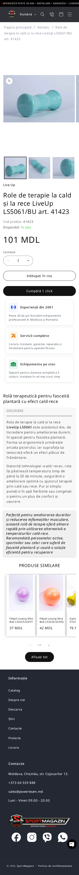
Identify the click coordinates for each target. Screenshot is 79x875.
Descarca (15, 709)
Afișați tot (39, 657)
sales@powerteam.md (25, 791)
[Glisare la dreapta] (49, 645)
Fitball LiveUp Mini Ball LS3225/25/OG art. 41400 (52, 620)
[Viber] (47, 838)
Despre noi (16, 700)
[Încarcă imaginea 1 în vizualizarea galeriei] (15, 168)
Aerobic (43, 27)
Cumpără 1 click (39, 291)
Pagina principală (17, 27)
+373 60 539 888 (22, 782)
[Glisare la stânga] (30, 645)
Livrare (13, 747)
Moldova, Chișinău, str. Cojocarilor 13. (38, 774)
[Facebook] (16, 838)
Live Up (9, 185)
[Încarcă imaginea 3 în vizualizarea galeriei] (63, 168)
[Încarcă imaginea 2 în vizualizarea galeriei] (39, 168)
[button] (67, 14)
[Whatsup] (63, 838)
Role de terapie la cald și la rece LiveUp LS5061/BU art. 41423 (38, 33)
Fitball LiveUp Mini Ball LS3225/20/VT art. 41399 (21, 620)
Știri (11, 719)
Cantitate (9, 252)
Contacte (15, 728)
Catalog (14, 690)
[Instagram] (32, 838)
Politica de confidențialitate (55, 865)
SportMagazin (25, 865)
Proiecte (14, 738)
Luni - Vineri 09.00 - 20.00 (29, 800)
